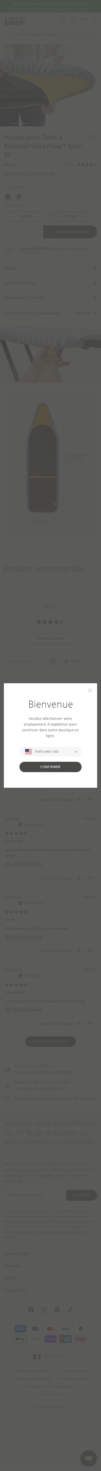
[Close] (90, 690)
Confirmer (50, 767)
